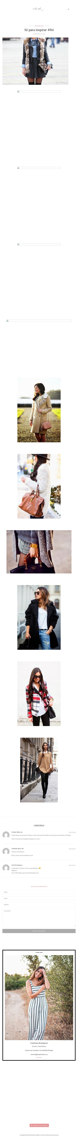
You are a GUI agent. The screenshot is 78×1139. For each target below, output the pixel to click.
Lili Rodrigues (17, 865)
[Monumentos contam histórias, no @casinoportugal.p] (56, 1092)
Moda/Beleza (39, 26)
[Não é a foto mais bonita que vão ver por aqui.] (21, 1095)
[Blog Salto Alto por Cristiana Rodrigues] (38, 9)
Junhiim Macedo (18, 848)
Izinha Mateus (17, 832)
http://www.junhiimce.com (24, 855)
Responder (72, 832)
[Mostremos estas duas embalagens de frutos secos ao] (21, 1111)
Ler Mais (39, 1057)
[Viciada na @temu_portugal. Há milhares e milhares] (56, 1112)
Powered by (52, 1135)
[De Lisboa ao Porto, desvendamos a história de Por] (56, 1084)
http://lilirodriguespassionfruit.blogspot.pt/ (25, 873)
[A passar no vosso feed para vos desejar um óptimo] (21, 1084)
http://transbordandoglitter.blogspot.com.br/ (26, 839)
